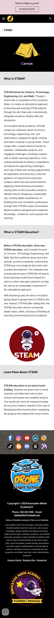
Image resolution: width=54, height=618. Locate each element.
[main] (27, 29)
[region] (27, 7)
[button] (3, 18)
